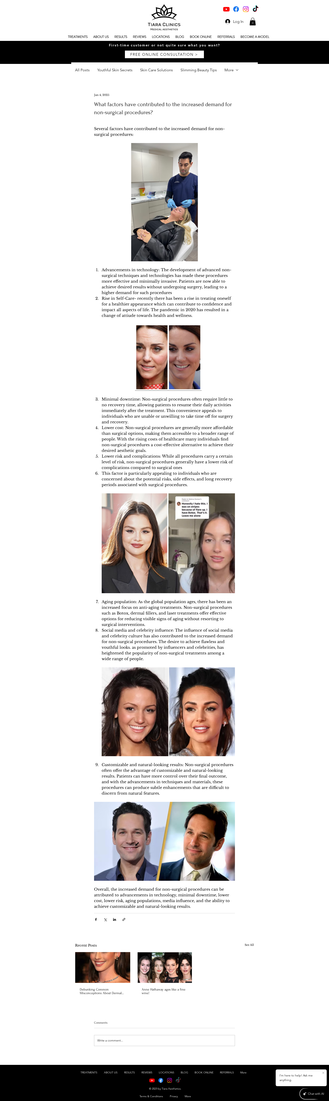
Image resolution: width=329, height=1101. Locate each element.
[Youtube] (226, 9)
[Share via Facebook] (96, 919)
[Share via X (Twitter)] (105, 919)
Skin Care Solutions (156, 70)
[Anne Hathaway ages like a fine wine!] (164, 967)
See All (249, 945)
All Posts (82, 70)
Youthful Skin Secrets (115, 70)
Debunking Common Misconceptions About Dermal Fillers (101, 991)
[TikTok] (255, 9)
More (229, 70)
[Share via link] (124, 919)
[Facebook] (236, 9)
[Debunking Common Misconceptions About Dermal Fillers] (102, 967)
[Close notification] (323, 1073)
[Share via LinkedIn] (114, 919)
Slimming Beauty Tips (198, 70)
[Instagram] (246, 9)
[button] (252, 21)
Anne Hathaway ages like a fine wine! (163, 991)
